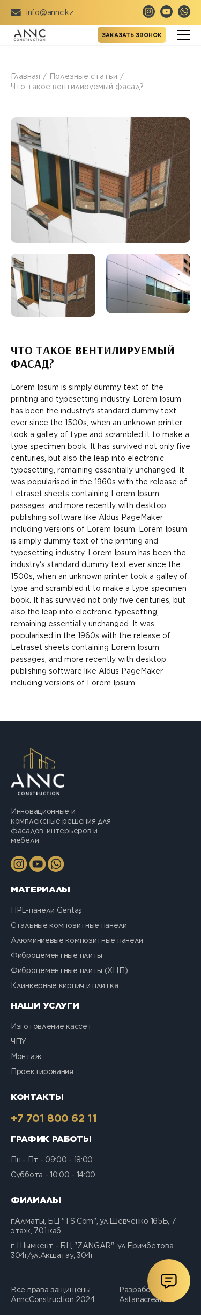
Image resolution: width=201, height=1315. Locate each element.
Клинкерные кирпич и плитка (64, 985)
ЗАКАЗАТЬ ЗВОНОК (132, 35)
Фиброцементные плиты (56, 955)
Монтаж (26, 1056)
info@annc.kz (49, 12)
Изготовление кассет (51, 1026)
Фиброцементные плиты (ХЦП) (69, 970)
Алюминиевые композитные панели (77, 940)
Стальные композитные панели (69, 925)
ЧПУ (18, 1041)
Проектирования (42, 1071)
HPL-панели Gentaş (46, 910)
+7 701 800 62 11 (53, 1118)
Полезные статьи (83, 76)
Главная (25, 76)
